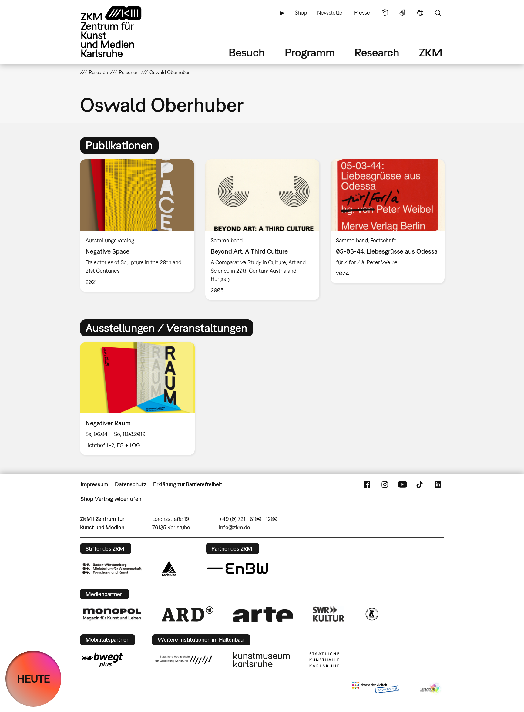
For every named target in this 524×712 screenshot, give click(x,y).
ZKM (430, 52)
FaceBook (367, 484)
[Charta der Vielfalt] (375, 688)
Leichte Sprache (385, 12)
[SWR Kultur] (328, 614)
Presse (362, 12)
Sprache (420, 12)
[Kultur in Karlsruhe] (371, 614)
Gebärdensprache (402, 12)
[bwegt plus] (102, 659)
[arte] (263, 614)
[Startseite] (119, 31)
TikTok (420, 484)
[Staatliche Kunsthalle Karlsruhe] (324, 659)
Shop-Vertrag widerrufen (111, 499)
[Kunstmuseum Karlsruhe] (261, 659)
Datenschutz (130, 484)
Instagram (385, 484)
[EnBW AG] (237, 568)
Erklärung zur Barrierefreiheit (187, 484)
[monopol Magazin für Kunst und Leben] (112, 614)
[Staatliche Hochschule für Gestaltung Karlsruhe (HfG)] (183, 659)
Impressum (94, 484)
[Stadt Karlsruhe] (169, 568)
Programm (310, 52)
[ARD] (187, 614)
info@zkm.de (234, 527)
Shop (301, 12)
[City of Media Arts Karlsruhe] (430, 688)
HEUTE (33, 678)
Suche (438, 12)
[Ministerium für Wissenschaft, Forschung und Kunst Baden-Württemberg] (112, 568)
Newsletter (330, 12)
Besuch (247, 52)
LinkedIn (438, 484)
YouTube (402, 484)
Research (376, 52)
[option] (137, 225)
